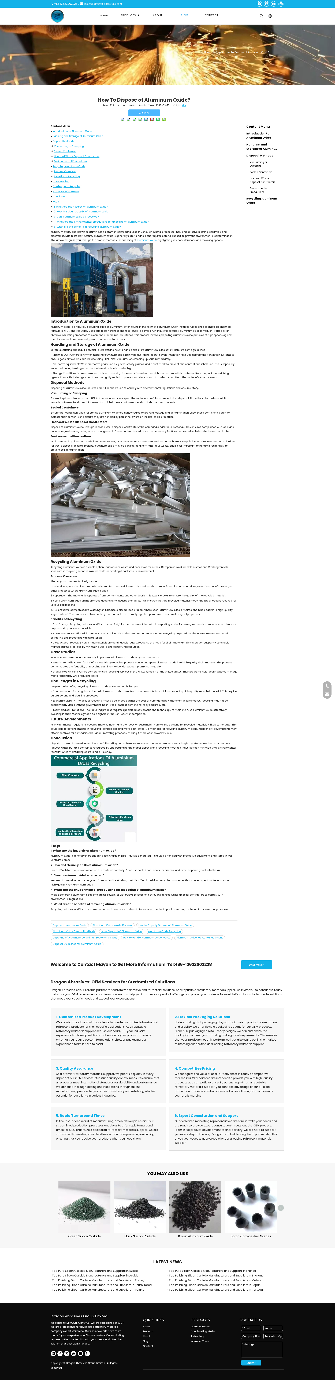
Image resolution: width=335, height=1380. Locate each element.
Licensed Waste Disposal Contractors (76, 156)
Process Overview (65, 171)
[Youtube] (274, 4)
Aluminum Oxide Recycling (164, 931)
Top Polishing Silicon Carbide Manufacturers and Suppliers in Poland (98, 1290)
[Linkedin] (266, 4)
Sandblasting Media (203, 1331)
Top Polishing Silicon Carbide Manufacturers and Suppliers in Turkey (98, 1280)
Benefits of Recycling (67, 176)
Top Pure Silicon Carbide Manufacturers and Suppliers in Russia (95, 1271)
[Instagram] (281, 4)
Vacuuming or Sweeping (69, 146)
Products (148, 1331)
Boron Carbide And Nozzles (251, 1236)
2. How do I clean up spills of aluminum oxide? (82, 211)
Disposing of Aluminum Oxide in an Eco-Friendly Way (85, 937)
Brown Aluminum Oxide (195, 1236)
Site (184, 105)
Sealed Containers (65, 151)
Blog (145, 1341)
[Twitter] (66, 1353)
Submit (251, 1363)
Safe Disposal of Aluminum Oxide (121, 931)
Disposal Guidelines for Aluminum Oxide (77, 944)
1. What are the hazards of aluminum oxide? (81, 206)
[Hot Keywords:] (261, 16)
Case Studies (61, 181)
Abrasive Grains (200, 1326)
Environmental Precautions (70, 161)
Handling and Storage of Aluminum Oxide (78, 136)
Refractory (197, 1336)
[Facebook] (259, 4)
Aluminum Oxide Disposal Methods (74, 931)
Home (146, 1326)
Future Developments (66, 191)
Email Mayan (256, 964)
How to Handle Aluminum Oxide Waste (146, 937)
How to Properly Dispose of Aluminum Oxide (165, 925)
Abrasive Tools (200, 1341)
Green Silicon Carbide (84, 1236)
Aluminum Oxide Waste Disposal (112, 925)
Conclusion (59, 196)
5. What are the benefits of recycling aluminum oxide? (87, 227)
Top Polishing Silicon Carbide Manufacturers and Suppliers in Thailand (216, 1276)
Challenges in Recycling (67, 186)
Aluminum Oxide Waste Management (200, 937)
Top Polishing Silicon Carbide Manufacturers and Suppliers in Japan (214, 1285)
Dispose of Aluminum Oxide (70, 925)
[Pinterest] (87, 1353)
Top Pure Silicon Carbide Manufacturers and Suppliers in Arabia (95, 1276)
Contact (148, 1346)
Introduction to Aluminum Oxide (72, 131)
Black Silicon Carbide (140, 1236)
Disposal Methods (63, 141)
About (146, 1336)
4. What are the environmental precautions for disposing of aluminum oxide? (101, 221)
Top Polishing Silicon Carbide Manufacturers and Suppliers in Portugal (216, 1290)
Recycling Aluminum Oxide (69, 166)
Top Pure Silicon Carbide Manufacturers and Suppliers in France (212, 1271)
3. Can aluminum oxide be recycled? (76, 216)
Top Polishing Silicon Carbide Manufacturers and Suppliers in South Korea (102, 1285)
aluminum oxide (147, 240)
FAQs (56, 201)
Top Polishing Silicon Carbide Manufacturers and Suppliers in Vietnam (216, 1280)
